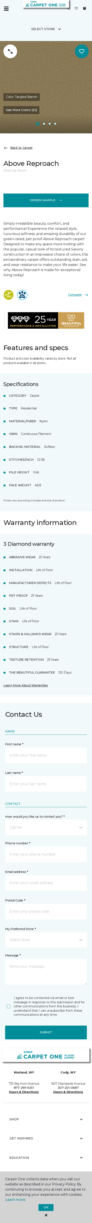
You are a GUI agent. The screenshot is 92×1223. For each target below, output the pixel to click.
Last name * (14, 772)
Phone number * (17, 843)
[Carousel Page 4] (55, 124)
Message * (13, 955)
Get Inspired (21, 1138)
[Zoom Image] (10, 51)
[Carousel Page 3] (50, 124)
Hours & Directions (24, 1092)
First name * (14, 744)
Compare (75, 295)
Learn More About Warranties (25, 685)
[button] (68, 8)
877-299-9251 (24, 1088)
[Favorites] (76, 8)
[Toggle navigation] (6, 8)
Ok (46, 1207)
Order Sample (42, 200)
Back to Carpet (21, 148)
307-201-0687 (68, 1088)
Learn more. (15, 1200)
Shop (14, 1119)
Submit (46, 1032)
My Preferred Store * (20, 928)
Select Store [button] (43, 29)
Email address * (16, 871)
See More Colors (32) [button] (21, 110)
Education (19, 1158)
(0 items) (84, 8)
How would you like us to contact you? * (35, 816)
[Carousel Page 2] (44, 124)
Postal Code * (15, 900)
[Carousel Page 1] (38, 124)
